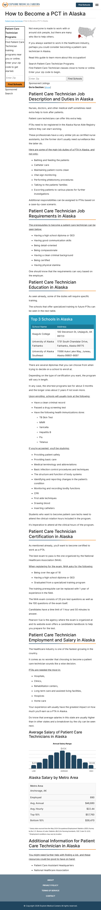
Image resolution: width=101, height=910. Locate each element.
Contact (50, 896)
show (47, 87)
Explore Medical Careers (50, 906)
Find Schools (84, 5)
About (50, 880)
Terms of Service (50, 890)
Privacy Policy (50, 885)
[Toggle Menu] (97, 5)
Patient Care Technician (14, 21)
